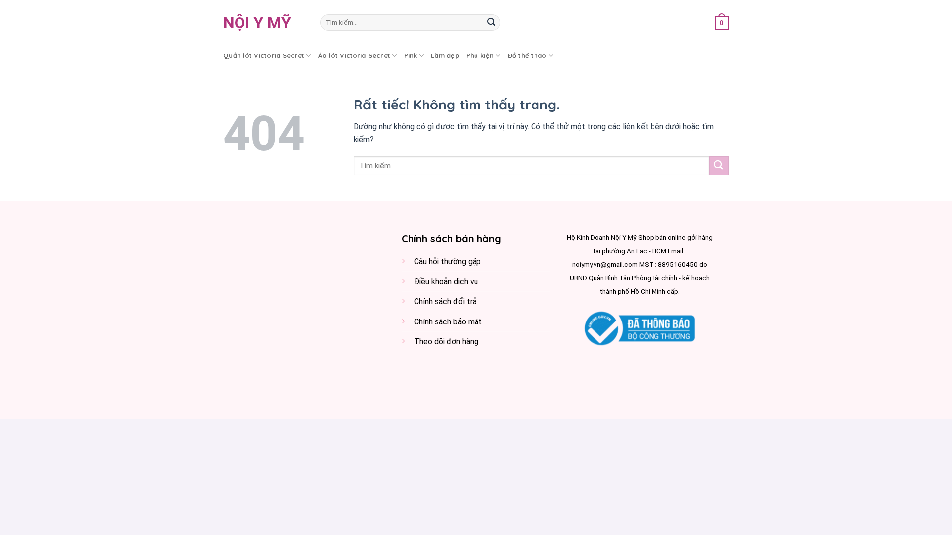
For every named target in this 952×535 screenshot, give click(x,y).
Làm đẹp (445, 55)
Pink (410, 55)
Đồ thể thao (527, 55)
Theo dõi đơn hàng (446, 341)
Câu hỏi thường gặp (447, 261)
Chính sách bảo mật (448, 321)
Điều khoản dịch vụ (446, 281)
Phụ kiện (480, 55)
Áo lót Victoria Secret (354, 55)
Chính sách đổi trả (445, 301)
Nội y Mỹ (257, 23)
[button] (722, 22)
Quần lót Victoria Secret (263, 55)
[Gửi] (491, 22)
